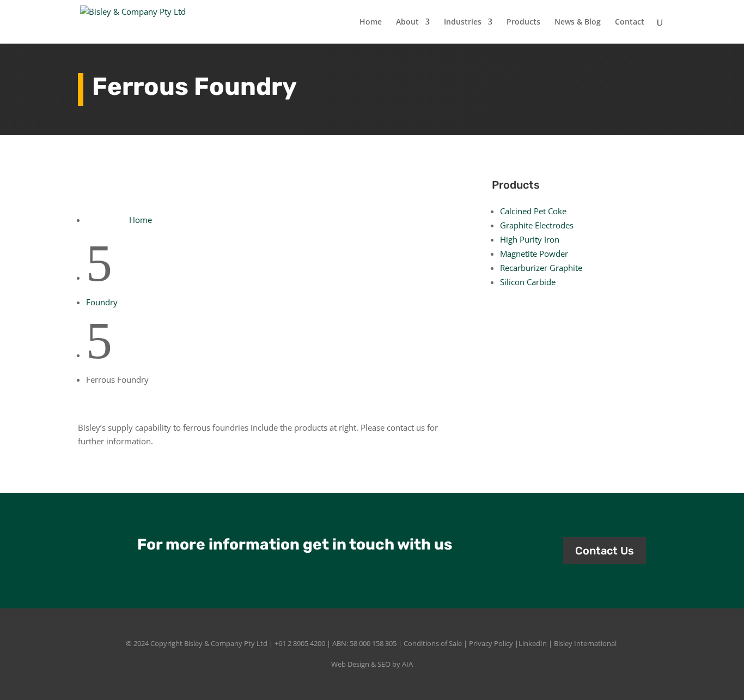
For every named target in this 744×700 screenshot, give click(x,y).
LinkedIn (533, 643)
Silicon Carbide (528, 281)
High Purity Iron (529, 239)
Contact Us (604, 550)
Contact (629, 22)
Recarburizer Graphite (541, 267)
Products (523, 22)
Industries (462, 22)
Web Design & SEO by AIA (372, 664)
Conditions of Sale (433, 643)
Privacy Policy (491, 643)
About (407, 22)
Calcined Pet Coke (533, 211)
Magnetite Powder (534, 253)
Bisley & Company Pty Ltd (225, 643)
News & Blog (577, 22)
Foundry (102, 302)
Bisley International (585, 643)
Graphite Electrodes (537, 225)
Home (370, 22)
